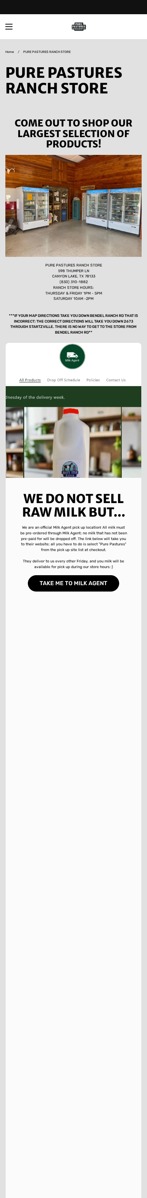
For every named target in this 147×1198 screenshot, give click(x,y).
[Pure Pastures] (79, 27)
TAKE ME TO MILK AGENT (73, 583)
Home (9, 52)
